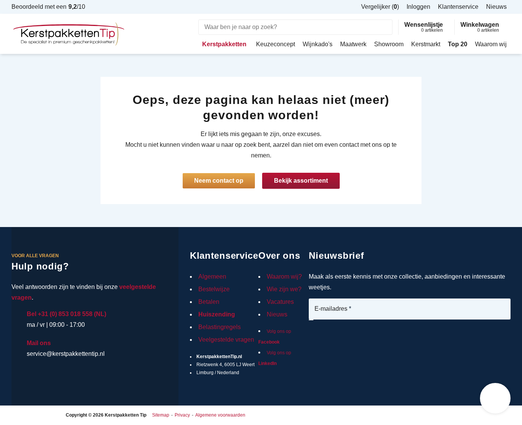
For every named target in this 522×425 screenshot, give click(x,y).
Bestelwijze (214, 289)
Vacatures (280, 301)
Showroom (389, 44)
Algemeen (212, 276)
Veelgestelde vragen (226, 339)
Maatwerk (353, 44)
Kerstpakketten (224, 44)
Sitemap (160, 415)
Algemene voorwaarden (220, 415)
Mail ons (39, 343)
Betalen (208, 301)
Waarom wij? (284, 276)
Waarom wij (491, 44)
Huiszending (216, 314)
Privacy (182, 415)
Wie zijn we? (284, 289)
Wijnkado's (317, 44)
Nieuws (277, 314)
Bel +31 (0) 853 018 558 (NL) (66, 314)
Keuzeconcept (275, 44)
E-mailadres (332, 309)
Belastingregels (219, 327)
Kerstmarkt (425, 44)
